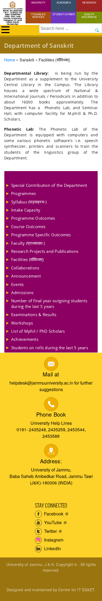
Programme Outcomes (33, 218)
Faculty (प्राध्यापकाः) (28, 243)
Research (89, 2)
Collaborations (25, 267)
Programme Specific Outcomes (41, 234)
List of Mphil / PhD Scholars (38, 331)
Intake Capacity (26, 210)
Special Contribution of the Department (49, 185)
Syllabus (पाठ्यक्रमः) (29, 201)
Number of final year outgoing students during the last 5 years (49, 303)
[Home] (13, 5)
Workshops (22, 323)
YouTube (52, 522)
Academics (64, 2)
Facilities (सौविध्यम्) (27, 259)
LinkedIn (52, 548)
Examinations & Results (33, 314)
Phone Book (51, 414)
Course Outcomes (28, 226)
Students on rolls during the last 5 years (49, 347)
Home (9, 59)
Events (17, 284)
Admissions (22, 292)
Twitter (50, 531)
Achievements (24, 339)
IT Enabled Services (38, 15)
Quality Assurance (89, 15)
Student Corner (63, 14)
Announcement (26, 276)
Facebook (53, 514)
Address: (51, 461)
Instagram (53, 540)
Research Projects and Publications (44, 251)
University (38, 2)
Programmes (23, 193)
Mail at (51, 374)
